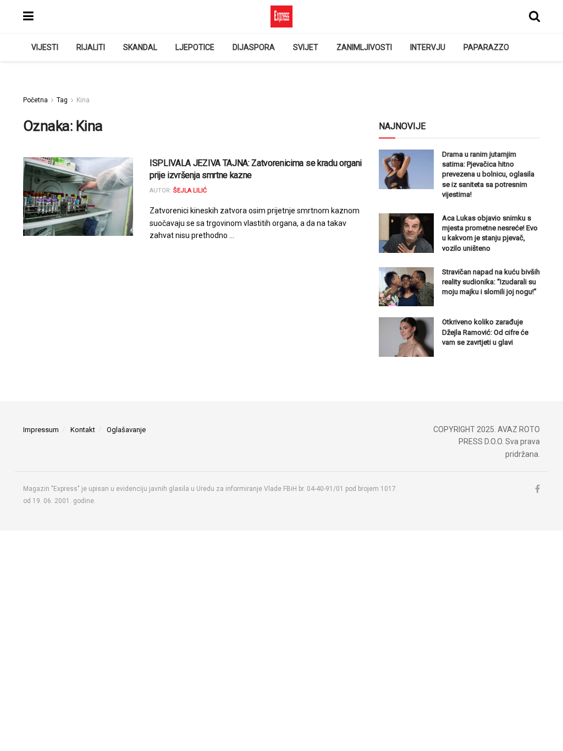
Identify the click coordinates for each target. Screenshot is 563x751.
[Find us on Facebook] (537, 489)
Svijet (305, 47)
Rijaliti (90, 47)
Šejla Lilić (190, 190)
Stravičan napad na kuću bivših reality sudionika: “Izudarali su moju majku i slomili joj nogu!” (491, 282)
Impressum (41, 430)
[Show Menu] (28, 16)
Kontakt (82, 430)
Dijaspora (254, 47)
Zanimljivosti (364, 47)
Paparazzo (486, 47)
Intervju (427, 47)
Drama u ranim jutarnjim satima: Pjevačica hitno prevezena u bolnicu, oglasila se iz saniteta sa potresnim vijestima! (488, 174)
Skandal (140, 47)
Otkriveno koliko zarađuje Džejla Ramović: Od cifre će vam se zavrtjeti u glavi (485, 332)
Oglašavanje (126, 430)
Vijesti (44, 47)
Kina (83, 100)
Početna (35, 100)
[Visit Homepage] (281, 16)
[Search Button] (534, 16)
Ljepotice (194, 47)
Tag (62, 100)
